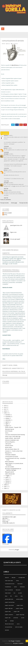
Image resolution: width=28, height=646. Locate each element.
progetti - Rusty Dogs (20, 614)
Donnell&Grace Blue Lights (9, 517)
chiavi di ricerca (15, 65)
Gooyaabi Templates (18, 643)
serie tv (18, 623)
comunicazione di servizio (11, 456)
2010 (5, 411)
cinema (17, 580)
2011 (5, 409)
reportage (12, 620)
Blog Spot (13, 577)
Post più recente (4, 203)
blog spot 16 (8, 453)
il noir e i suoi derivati (9, 589)
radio (6, 620)
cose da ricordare (9, 467)
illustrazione (18, 589)
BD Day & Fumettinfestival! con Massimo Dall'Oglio (13, 469)
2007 (5, 486)
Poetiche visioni (9, 445)
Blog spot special (9, 472)
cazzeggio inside (21, 577)
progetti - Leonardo (19, 608)
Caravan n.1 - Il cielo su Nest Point (13, 451)
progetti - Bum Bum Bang (9, 602)
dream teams (20, 583)
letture (6, 596)
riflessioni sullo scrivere (9, 623)
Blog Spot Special (9, 429)
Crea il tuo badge (5, 544)
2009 (5, 413)
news (22, 596)
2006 (5, 488)
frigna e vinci (13, 232)
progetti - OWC (16, 611)
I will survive (8, 443)
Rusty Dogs (5, 521)
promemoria (15, 617)
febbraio (7, 481)
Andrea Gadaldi (8, 213)
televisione (7, 630)
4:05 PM (6, 188)
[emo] (5, 148)
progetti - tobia (7, 617)
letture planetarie (9, 461)
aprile (6, 477)
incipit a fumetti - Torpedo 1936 (13, 427)
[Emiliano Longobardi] (7, 538)
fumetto (15, 586)
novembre (8, 416)
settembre (8, 420)
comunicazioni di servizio (9, 583)
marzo (7, 479)
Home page (14, 203)
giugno (7, 425)
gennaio (7, 483)
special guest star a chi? (16, 225)
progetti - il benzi (20, 605)
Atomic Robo (8, 447)
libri (11, 596)
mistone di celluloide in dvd (12, 440)
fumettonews (22, 586)
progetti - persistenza (9, 614)
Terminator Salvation (10, 454)
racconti (22, 617)
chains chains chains (9, 580)
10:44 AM (6, 152)
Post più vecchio (23, 203)
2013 (5, 405)
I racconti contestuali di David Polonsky (15, 434)
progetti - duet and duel (9, 605)
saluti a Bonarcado (10, 474)
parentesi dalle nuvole (9, 599)
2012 (5, 407)
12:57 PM (6, 181)
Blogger (17, 549)
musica (16, 596)
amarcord (7, 577)
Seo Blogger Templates (14, 641)
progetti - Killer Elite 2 (9, 608)
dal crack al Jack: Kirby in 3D (12, 449)
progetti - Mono (8, 611)
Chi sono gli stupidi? (15, 239)
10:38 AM (6, 146)
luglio (6, 423)
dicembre (7, 414)
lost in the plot (8, 431)
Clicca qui (4, 375)
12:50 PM (6, 168)
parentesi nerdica (19, 599)
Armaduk (6, 154)
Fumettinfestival (8, 586)
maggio (7, 475)
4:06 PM (6, 198)
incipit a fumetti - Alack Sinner (12, 438)
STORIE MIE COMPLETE (8, 523)
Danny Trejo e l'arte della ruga (12, 436)
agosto (7, 422)
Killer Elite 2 (5, 518)
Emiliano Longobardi (6, 533)
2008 (5, 484)
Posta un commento (5, 199)
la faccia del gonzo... (10, 442)
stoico (6, 433)
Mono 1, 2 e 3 (5, 520)
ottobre (7, 418)
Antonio (6, 135)
